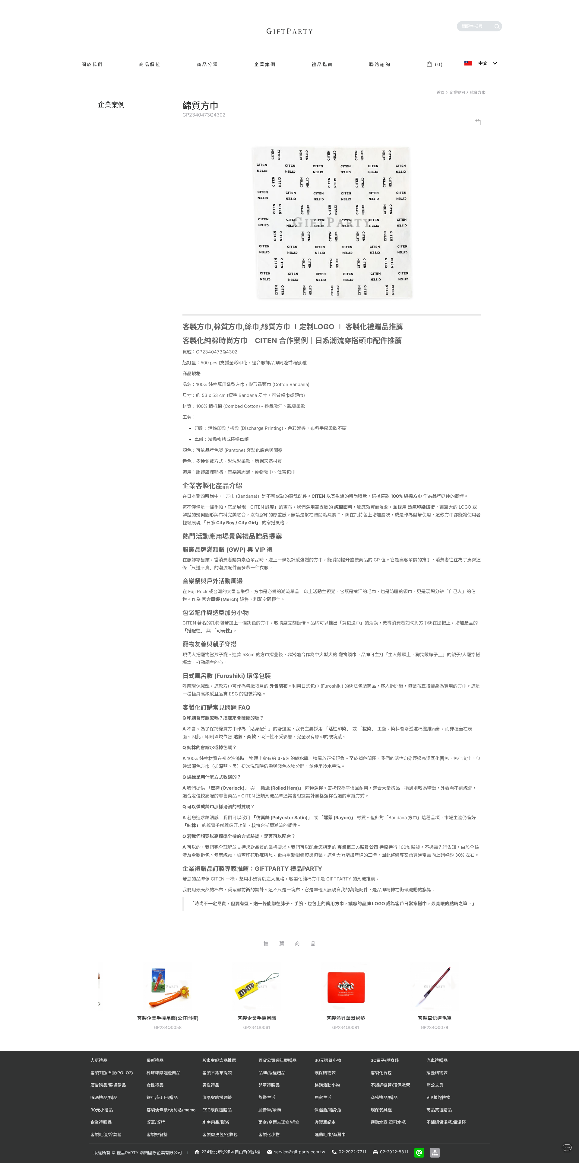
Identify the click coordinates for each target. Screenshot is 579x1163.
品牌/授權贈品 (271, 1072)
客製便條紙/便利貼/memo (171, 1109)
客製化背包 (381, 1072)
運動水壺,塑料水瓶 (388, 1122)
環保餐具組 (381, 1109)
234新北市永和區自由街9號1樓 (231, 1151)
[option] (111, 1000)
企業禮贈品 (101, 1122)
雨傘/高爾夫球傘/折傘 (278, 1122)
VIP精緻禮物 (438, 1097)
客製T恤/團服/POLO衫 (111, 1072)
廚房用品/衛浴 (215, 1122)
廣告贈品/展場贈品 (108, 1085)
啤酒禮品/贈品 (103, 1097)
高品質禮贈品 (439, 1109)
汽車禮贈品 (437, 1060)
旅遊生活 (266, 1097)
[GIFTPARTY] (289, 31)
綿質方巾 (478, 92)
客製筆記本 (325, 1122)
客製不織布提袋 (217, 1072)
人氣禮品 (98, 1060)
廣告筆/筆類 (269, 1109)
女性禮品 (155, 1085)
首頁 (441, 92)
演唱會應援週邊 (217, 1097)
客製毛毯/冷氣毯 (106, 1134)
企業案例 (457, 92)
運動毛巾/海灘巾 (330, 1134)
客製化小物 (269, 1134)
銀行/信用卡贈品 (162, 1097)
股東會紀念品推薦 (219, 1060)
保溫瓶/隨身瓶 (328, 1109)
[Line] (419, 1153)
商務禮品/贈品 (384, 1097)
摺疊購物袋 (437, 1072)
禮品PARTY (127, 1152)
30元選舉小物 (328, 1060)
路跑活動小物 (327, 1085)
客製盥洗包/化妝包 (220, 1134)
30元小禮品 (101, 1109)
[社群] (567, 1147)
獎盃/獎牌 (156, 1122)
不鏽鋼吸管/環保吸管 (390, 1085)
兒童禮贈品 (269, 1085)
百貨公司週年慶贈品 (277, 1060)
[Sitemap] (435, 1153)
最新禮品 (155, 1060)
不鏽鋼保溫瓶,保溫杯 (446, 1122)
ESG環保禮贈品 (217, 1109)
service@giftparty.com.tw (299, 1151)
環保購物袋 (325, 1072)
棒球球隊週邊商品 (163, 1072)
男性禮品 (210, 1085)
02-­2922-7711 (352, 1151)
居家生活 (323, 1097)
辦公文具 (434, 1085)
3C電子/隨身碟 (385, 1060)
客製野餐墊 (157, 1134)
